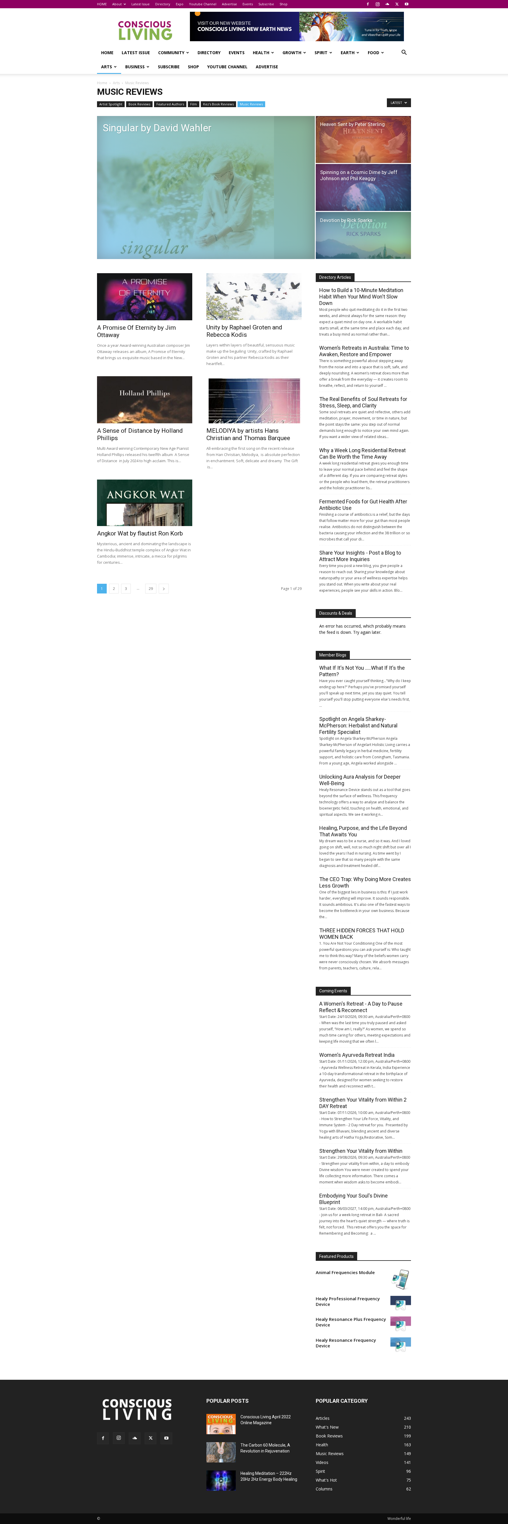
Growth (292, 52)
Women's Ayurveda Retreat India (357, 1055)
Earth (348, 52)
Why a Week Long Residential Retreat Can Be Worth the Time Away (362, 453)
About (117, 4)
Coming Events (333, 991)
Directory (162, 4)
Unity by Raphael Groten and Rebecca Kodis (244, 331)
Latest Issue (140, 4)
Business (135, 66)
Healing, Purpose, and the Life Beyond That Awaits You (363, 831)
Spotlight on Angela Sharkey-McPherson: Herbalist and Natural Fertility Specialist (358, 725)
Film (193, 104)
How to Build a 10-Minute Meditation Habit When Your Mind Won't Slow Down (361, 296)
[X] (396, 4)
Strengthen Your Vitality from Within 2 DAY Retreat (363, 1103)
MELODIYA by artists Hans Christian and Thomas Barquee (248, 434)
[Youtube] (406, 4)
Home (102, 82)
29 (151, 588)
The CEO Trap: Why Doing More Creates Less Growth (365, 882)
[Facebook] (367, 4)
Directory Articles (335, 277)
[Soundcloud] (387, 4)
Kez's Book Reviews (218, 104)
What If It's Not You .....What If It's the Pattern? (362, 671)
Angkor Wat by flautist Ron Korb (140, 533)
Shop (284, 4)
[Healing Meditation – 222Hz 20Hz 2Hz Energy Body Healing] (221, 1480)
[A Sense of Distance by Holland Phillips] (144, 399)
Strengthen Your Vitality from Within (360, 1151)
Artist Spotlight (110, 104)
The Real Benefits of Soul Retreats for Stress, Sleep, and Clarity (363, 402)
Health (261, 52)
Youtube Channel (202, 4)
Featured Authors (170, 104)
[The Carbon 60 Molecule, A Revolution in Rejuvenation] (221, 1452)
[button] (404, 53)
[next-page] (164, 588)
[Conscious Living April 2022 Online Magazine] (221, 1424)
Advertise (229, 4)
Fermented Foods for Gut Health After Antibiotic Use (363, 504)
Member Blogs (332, 655)
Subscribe (266, 4)
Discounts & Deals (335, 613)
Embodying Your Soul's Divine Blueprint (353, 1199)
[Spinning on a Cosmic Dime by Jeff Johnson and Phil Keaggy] (363, 187)
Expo (179, 4)
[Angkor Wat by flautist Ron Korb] (144, 503)
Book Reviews (139, 104)
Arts (106, 66)
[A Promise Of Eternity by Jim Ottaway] (144, 296)
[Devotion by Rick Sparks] (363, 235)
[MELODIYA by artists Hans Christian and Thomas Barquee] (254, 399)
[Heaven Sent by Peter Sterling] (363, 139)
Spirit (321, 52)
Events (248, 4)
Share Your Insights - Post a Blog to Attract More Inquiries (360, 556)
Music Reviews (251, 104)
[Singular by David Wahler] (206, 187)
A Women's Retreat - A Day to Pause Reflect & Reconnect (360, 1007)
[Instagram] (377, 4)
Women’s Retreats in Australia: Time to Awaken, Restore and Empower (364, 351)
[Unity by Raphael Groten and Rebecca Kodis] (254, 296)
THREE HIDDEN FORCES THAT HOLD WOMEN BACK (361, 933)
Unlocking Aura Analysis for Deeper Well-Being (360, 780)
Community (171, 52)
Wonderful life (399, 1518)
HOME (102, 4)
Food (373, 52)
